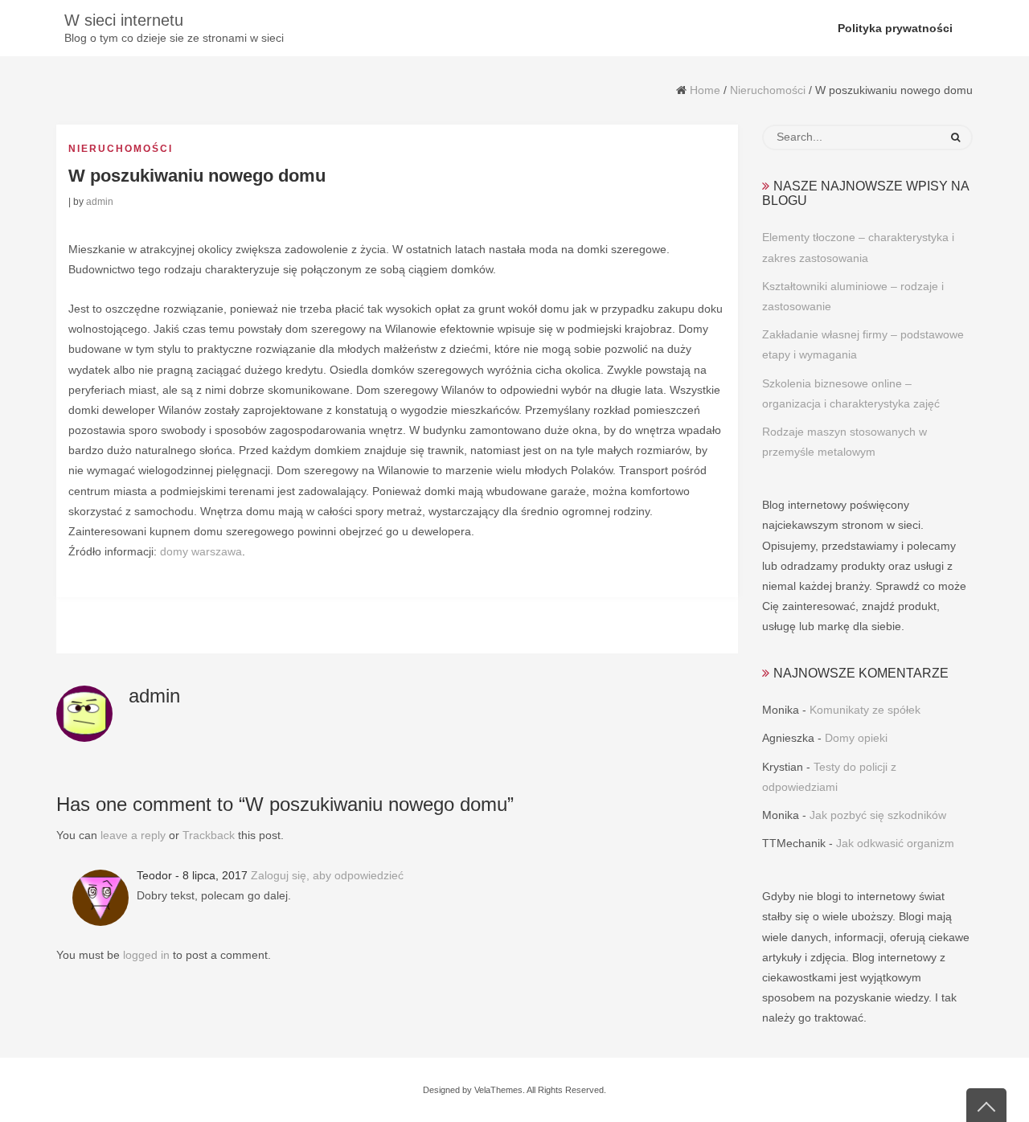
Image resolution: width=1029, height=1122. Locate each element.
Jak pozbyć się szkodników (878, 815)
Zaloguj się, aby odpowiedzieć (327, 875)
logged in (146, 954)
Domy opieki (856, 737)
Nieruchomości (768, 90)
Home (705, 90)
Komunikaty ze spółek (865, 709)
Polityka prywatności (895, 28)
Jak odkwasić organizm (895, 843)
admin (99, 201)
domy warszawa (201, 551)
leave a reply (133, 835)
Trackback (208, 835)
